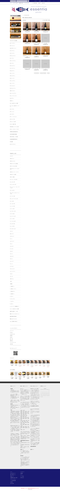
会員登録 (21, 473)
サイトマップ (11, 330)
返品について (12, 476)
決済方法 (11, 337)
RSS (11, 483)
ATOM (13, 483)
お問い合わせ (22, 477)
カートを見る (22, 476)
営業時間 (11, 335)
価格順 (47, 20)
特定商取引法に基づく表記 (13, 477)
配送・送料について (13, 474)
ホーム (11, 471)
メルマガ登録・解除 (13, 480)
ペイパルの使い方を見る (33, 404)
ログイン (21, 474)
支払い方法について (13, 473)
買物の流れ (11, 340)
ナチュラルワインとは (13, 342)
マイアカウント (22, 471)
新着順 (49, 20)
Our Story (11, 332)
